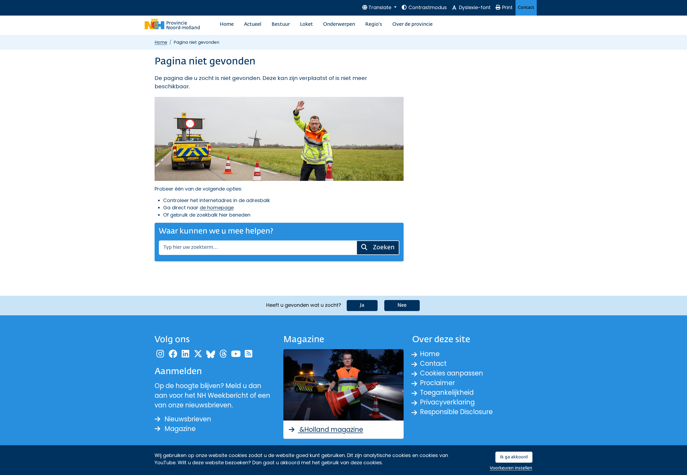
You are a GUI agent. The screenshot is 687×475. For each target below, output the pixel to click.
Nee (402, 305)
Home (227, 24)
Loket (306, 24)
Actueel (252, 24)
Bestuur (281, 24)
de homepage (217, 207)
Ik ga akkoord (514, 457)
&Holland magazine (330, 429)
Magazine (180, 428)
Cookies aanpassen (451, 373)
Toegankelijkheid (447, 392)
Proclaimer (437, 382)
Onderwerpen (339, 24)
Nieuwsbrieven (188, 419)
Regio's (373, 24)
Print (507, 7)
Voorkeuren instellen (511, 468)
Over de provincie (412, 24)
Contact (526, 8)
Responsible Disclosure (456, 411)
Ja (362, 305)
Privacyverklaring (447, 402)
